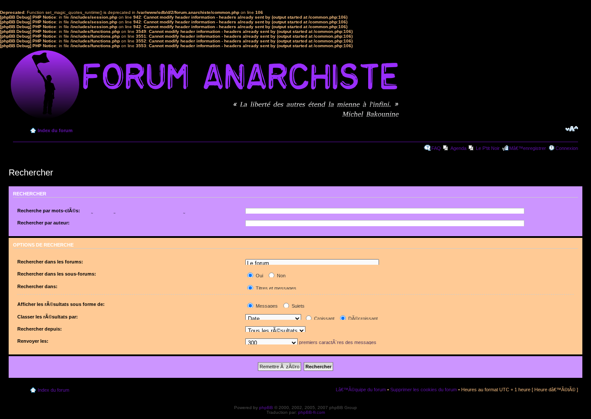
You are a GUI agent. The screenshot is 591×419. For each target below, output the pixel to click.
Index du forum (55, 130)
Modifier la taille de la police (571, 129)
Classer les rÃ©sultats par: (47, 316)
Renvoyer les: (32, 341)
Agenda (458, 148)
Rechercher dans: (37, 286)
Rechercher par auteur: (43, 222)
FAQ (436, 148)
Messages (266, 306)
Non (281, 275)
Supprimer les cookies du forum (423, 389)
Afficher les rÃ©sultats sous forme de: (61, 304)
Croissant (323, 318)
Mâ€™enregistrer (527, 148)
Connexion (567, 148)
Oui (258, 275)
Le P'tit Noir (488, 148)
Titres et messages (275, 288)
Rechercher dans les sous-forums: (56, 273)
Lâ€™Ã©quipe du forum (361, 389)
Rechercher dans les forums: (50, 261)
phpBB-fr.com (311, 412)
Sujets (297, 306)
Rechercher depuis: (39, 328)
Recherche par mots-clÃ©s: (48, 210)
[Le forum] (312, 263)
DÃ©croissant (362, 318)
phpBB (266, 407)
